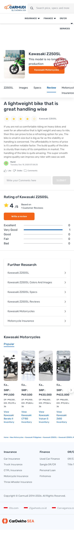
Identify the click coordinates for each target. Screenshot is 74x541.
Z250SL (8, 87)
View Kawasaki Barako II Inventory (9, 417)
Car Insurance (12, 458)
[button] (71, 390)
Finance (48, 18)
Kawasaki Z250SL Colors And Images (30, 282)
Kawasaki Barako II (7, 385)
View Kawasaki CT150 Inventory (26, 417)
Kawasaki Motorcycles (46, 70)
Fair (37, 239)
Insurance (31, 18)
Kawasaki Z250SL (18, 272)
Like (9, 171)
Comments (32, 171)
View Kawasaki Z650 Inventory (62, 417)
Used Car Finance (50, 458)
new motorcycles (17, 437)
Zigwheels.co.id (38, 508)
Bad (37, 243)
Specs (37, 87)
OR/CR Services (65, 23)
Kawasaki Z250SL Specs (22, 292)
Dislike (19, 171)
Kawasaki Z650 (60, 385)
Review (51, 87)
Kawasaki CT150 (24, 385)
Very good (37, 229)
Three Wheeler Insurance (18, 482)
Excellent (37, 225)
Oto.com (14, 508)
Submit (61, 180)
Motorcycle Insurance (21, 321)
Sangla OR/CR (48, 464)
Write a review (19, 216)
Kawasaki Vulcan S (42, 385)
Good (37, 234)
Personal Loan (48, 470)
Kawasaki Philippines (33, 437)
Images (23, 87)
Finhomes (45, 476)
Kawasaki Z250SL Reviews (24, 301)
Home (6, 437)
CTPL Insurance (13, 470)
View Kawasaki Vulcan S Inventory (44, 417)
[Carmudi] (15, 8)
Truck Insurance (13, 464)
